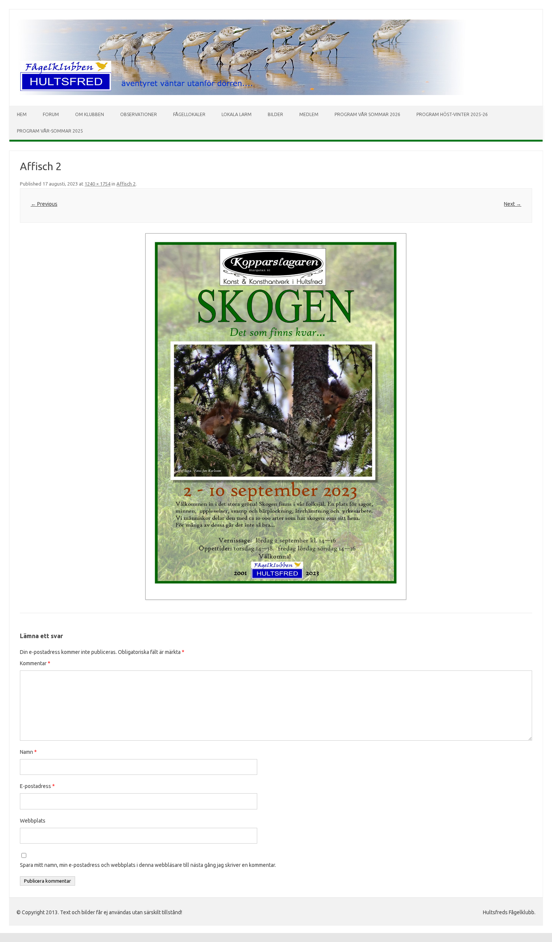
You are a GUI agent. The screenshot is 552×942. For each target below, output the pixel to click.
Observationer (138, 114)
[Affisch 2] (276, 416)
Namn (28, 752)
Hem (22, 114)
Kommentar (35, 663)
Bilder (275, 114)
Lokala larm (237, 114)
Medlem (308, 114)
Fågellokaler (189, 114)
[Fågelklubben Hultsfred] (241, 93)
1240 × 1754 (97, 183)
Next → (512, 204)
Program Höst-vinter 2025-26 (452, 114)
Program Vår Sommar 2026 (367, 114)
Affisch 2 (126, 183)
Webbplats (32, 821)
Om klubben (89, 114)
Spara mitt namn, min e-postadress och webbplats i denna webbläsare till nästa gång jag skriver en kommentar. (148, 865)
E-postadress (37, 786)
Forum (51, 114)
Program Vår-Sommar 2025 (50, 130)
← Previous (44, 204)
